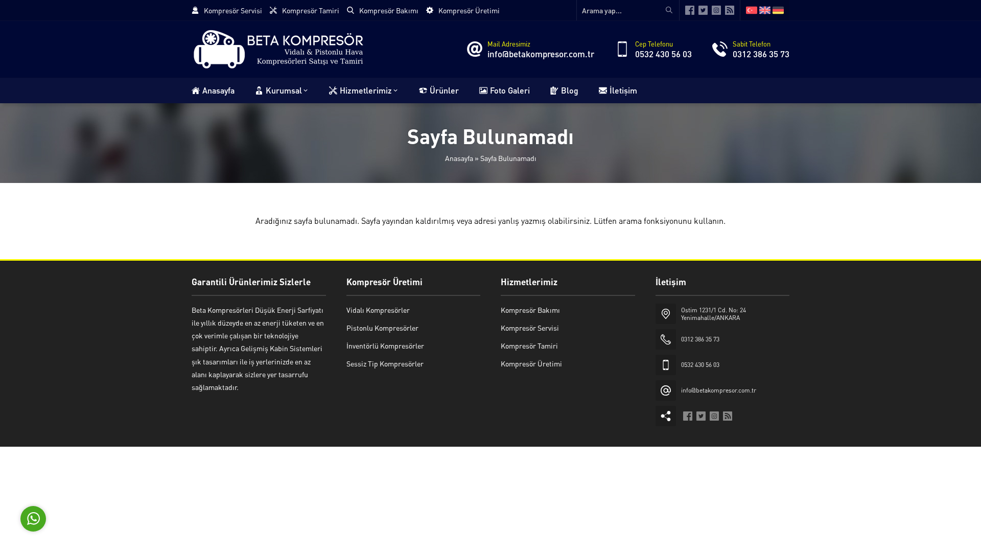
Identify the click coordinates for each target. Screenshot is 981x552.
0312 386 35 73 (761, 53)
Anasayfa (459, 158)
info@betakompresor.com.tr (540, 53)
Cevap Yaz (97, 472)
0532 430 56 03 (663, 53)
